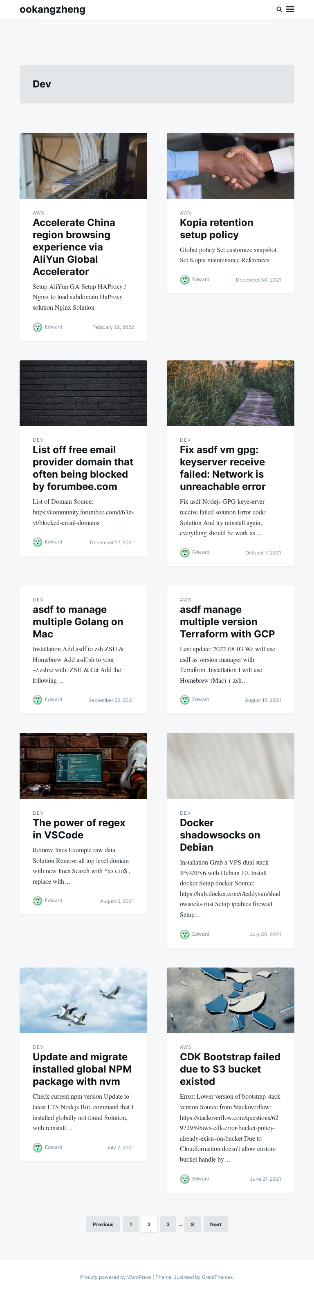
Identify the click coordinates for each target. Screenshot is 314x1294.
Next (216, 1224)
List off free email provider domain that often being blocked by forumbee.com (83, 468)
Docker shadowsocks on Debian (220, 835)
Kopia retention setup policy (216, 229)
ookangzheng (52, 9)
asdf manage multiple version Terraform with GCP (227, 621)
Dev (38, 440)
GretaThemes (217, 1277)
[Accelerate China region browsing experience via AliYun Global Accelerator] (83, 166)
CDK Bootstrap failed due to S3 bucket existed (230, 1069)
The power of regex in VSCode (79, 829)
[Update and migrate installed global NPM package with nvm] (83, 1001)
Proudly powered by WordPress (116, 1277)
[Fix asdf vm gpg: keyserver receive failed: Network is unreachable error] (230, 393)
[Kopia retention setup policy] (230, 166)
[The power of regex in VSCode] (83, 766)
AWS (39, 213)
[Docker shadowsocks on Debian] (230, 766)
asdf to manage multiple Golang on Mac (78, 621)
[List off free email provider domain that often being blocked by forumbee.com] (83, 393)
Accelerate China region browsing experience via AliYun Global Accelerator (74, 247)
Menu (290, 9)
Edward (53, 327)
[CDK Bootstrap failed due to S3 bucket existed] (230, 1001)
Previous (103, 1224)
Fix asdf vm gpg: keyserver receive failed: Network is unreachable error (223, 468)
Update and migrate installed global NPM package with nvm (82, 1069)
